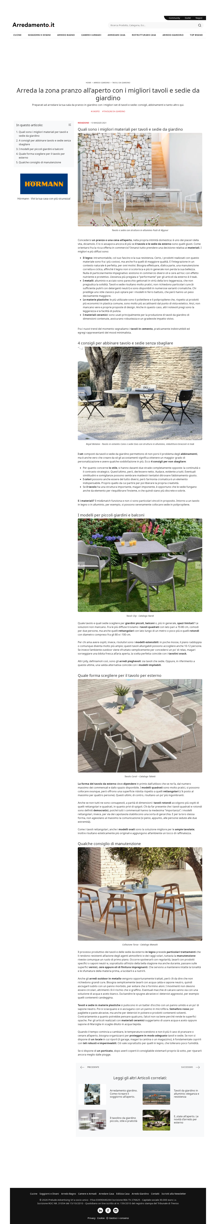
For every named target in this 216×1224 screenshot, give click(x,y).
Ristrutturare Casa (144, 35)
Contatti (155, 1193)
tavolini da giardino (114, 111)
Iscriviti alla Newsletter (174, 1193)
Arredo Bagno (66, 35)
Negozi (199, 17)
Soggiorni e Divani (39, 35)
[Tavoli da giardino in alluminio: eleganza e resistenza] (156, 1094)
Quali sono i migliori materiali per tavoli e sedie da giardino (43, 133)
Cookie (101, 1218)
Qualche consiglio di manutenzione (40, 162)
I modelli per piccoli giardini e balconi (41, 149)
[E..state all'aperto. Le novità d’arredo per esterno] (156, 1120)
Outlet (188, 17)
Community (174, 17)
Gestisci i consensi (119, 1218)
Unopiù (96, 111)
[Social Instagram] (116, 1210)
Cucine (17, 35)
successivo (187, 1067)
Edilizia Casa (123, 1193)
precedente (93, 1067)
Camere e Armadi (91, 35)
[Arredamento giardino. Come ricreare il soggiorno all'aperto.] (92, 1094)
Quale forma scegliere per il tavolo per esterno (42, 155)
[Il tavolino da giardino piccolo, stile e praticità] (92, 1120)
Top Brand (196, 35)
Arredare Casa (116, 35)
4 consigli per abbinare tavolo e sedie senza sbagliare (45, 142)
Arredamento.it (60, 24)
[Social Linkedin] (100, 1210)
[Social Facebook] (108, 1210)
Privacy (92, 1218)
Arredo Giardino (173, 35)
